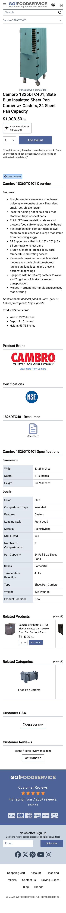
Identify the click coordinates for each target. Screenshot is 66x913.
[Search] (59, 12)
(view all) (33, 804)
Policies (12, 880)
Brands (38, 887)
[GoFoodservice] (29, 5)
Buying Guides (50, 880)
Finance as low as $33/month (19, 128)
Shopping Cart (16, 873)
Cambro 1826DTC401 (15, 20)
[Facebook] (18, 854)
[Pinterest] (32, 854)
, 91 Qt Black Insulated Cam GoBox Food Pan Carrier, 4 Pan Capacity (34, 628)
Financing (52, 873)
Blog (26, 887)
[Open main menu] (4, 4)
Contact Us (29, 880)
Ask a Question (14, 177)
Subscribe (51, 843)
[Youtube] (40, 854)
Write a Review (33, 757)
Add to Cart (35, 140)
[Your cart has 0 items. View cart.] (61, 4)
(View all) (58, 616)
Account (36, 873)
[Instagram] (48, 854)
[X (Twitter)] (25, 854)
